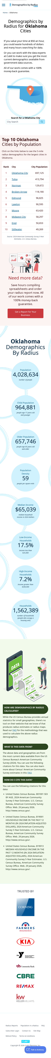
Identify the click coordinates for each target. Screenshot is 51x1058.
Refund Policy (11, 1036)
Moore (15, 210)
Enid (14, 223)
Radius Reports (12, 1025)
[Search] (42, 121)
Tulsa (14, 179)
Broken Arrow (19, 191)
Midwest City (19, 216)
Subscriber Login (12, 1031)
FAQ (14, 730)
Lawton (16, 204)
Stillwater (17, 229)
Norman (16, 185)
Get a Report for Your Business (25, 313)
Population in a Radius (30, 1025)
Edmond (16, 198)
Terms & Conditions (27, 1036)
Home (5, 12)
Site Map (36, 1031)
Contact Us (26, 1031)
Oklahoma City (20, 173)
